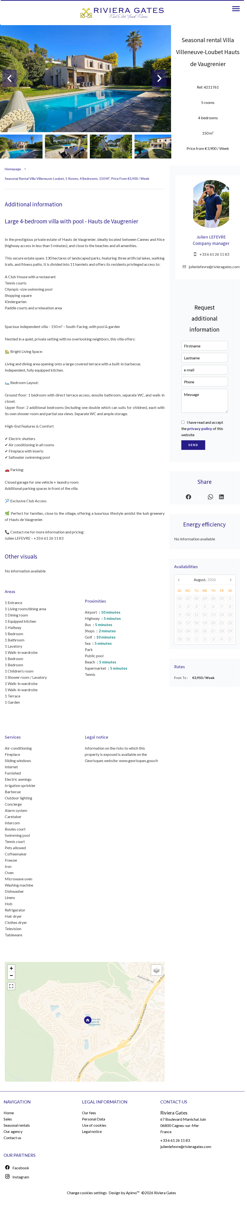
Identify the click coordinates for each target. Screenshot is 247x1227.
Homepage (13, 169)
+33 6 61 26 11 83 (214, 254)
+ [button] (11, 968)
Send (193, 445)
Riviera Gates (174, 1112)
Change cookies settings (87, 1192)
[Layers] (156, 970)
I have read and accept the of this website (202, 428)
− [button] (11, 975)
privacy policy (199, 428)
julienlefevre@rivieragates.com (214, 266)
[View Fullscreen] (11, 986)
